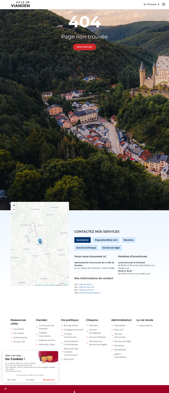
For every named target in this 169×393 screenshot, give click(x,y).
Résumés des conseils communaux (71, 351)
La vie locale (144, 320)
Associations (145, 325)
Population (120, 325)
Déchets (93, 325)
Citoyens (92, 320)
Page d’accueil (84, 47)
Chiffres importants (45, 334)
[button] (151, 4)
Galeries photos (47, 340)
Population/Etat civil (106, 240)
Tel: (83, 284)
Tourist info (19, 341)
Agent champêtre (120, 355)
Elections (69, 359)
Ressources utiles (18, 321)
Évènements (20, 337)
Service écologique (95, 331)
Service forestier (97, 337)
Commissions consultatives (71, 343)
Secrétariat (82, 240)
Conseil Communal (70, 335)
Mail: (87, 293)
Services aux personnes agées (98, 343)
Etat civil (118, 329)
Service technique (86, 247)
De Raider (19, 333)
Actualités (19, 329)
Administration (121, 320)
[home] (15, 4)
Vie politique (69, 320)
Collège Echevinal (73, 329)
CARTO (66, 285)
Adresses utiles (47, 344)
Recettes (128, 240)
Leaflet (39, 285)
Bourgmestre (71, 325)
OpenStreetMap (49, 285)
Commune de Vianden (46, 327)
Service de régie (111, 247)
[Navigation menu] (163, 4)
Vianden (41, 320)
